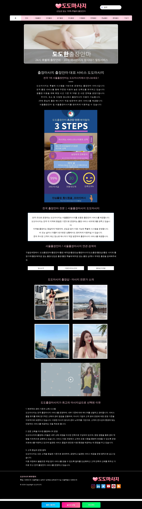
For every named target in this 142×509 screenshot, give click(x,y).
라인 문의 (91, 505)
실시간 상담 (71, 505)
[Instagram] (93, 486)
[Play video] (70, 379)
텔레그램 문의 (50, 505)
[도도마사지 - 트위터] (103, 486)
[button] (26, 18)
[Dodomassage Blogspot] (119, 486)
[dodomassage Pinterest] (114, 486)
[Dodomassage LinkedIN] (98, 486)
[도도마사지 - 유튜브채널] (108, 486)
